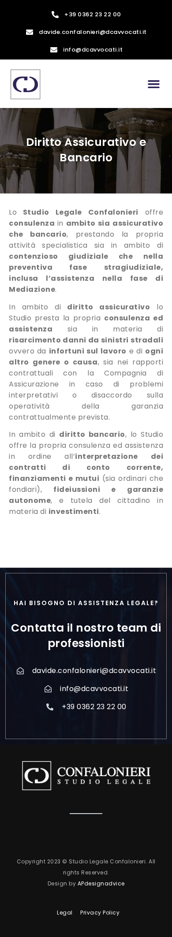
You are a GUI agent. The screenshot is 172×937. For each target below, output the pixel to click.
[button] (154, 83)
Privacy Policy (100, 912)
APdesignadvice (101, 883)
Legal (65, 912)
